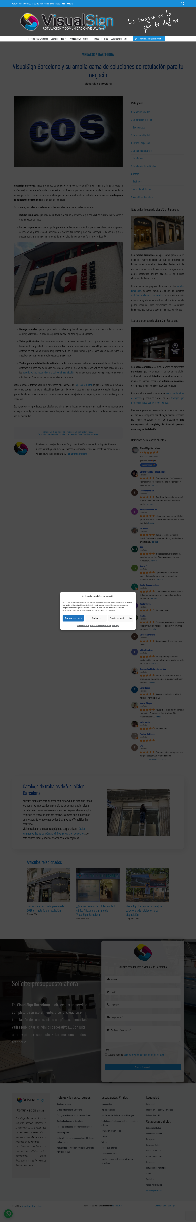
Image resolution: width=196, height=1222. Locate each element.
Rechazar (96, 618)
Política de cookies (83, 626)
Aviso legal (115, 626)
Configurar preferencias (121, 618)
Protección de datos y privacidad (100, 626)
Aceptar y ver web (73, 618)
